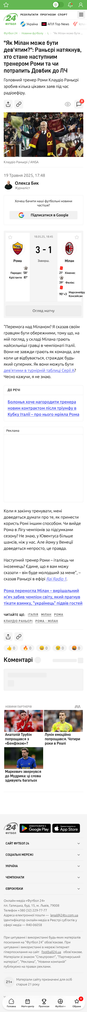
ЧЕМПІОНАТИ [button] (15, 877)
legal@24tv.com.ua (64, 915)
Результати (29, 14)
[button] (43, 675)
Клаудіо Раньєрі (18, 621)
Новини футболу (32, 33)
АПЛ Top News (58, 24)
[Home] (11, 24)
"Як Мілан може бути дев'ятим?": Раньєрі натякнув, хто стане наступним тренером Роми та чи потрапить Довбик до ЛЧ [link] (68, 33)
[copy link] (18, 104)
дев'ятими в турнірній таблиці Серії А (39, 370)
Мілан (46, 615)
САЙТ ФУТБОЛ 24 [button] (17, 843)
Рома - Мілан (46, 621)
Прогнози (48, 14)
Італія (33, 615)
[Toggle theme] (58, 4)
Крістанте (15, 277)
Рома (58, 615)
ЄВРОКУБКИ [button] (14, 889)
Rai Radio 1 (56, 578)
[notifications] (70, 5)
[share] (8, 104)
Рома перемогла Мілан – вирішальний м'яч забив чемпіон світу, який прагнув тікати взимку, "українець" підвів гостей (43, 596)
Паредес (16, 273)
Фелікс (69, 282)
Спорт (62, 14)
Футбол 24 (10, 33)
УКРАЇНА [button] (12, 866)
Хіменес (70, 273)
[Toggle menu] (81, 14)
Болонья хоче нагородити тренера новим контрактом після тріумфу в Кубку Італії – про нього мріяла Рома (43, 408)
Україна (32, 24)
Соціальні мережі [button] (19, 855)
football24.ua (51, 952)
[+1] (6, 5)
